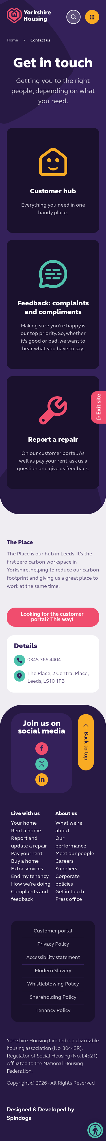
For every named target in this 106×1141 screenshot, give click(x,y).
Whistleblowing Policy (53, 984)
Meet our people (74, 854)
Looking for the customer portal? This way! (52, 617)
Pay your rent (26, 854)
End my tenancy (30, 876)
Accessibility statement (53, 957)
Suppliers (66, 869)
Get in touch (69, 892)
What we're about (68, 827)
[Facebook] (41, 748)
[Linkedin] (41, 779)
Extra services (27, 869)
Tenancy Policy (53, 1010)
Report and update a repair (29, 842)
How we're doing (31, 884)
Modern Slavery (53, 971)
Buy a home (25, 861)
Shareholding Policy (53, 997)
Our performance (70, 842)
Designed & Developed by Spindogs (40, 1114)
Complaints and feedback (29, 896)
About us (66, 813)
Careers (64, 861)
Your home (24, 823)
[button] (95, 1130)
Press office (68, 899)
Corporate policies (67, 880)
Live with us (25, 813)
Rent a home (26, 831)
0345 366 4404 (44, 660)
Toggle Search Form (73, 17)
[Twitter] (41, 764)
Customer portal (53, 931)
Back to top (85, 746)
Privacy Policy (53, 944)
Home (12, 40)
